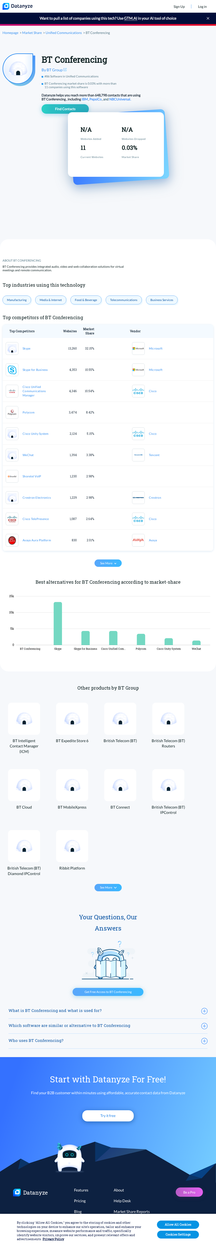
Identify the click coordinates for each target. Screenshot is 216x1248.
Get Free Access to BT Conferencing (108, 992)
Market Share (32, 33)
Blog (78, 1211)
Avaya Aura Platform (37, 540)
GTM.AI (130, 18)
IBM (85, 99)
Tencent (154, 455)
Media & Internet (51, 300)
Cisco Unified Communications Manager (34, 391)
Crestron (155, 497)
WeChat (28, 455)
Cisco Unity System (36, 433)
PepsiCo (95, 99)
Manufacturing (17, 300)
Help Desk (122, 1200)
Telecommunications (123, 300)
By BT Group (52, 70)
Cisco (153, 391)
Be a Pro (189, 1192)
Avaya (153, 540)
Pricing (80, 1200)
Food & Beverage (86, 300)
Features (81, 1190)
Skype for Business (35, 369)
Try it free (108, 1115)
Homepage (10, 33)
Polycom (29, 412)
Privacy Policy (53, 1239)
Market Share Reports (132, 1211)
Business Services (161, 300)
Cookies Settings (178, 1234)
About (119, 1190)
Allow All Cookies (178, 1224)
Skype (26, 348)
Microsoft (155, 348)
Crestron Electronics (37, 497)
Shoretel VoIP (32, 476)
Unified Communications (64, 33)
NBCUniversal (120, 99)
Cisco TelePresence (36, 519)
